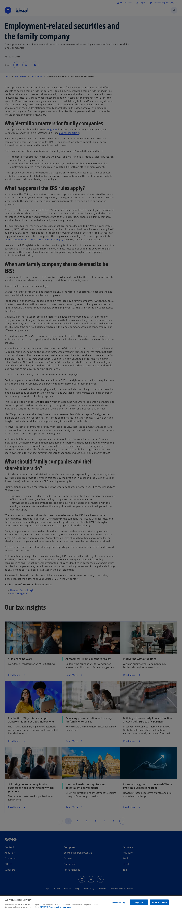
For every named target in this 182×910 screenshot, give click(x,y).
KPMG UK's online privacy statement (55, 907)
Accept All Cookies (159, 902)
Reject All (139, 902)
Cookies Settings (118, 902)
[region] (91, 902)
